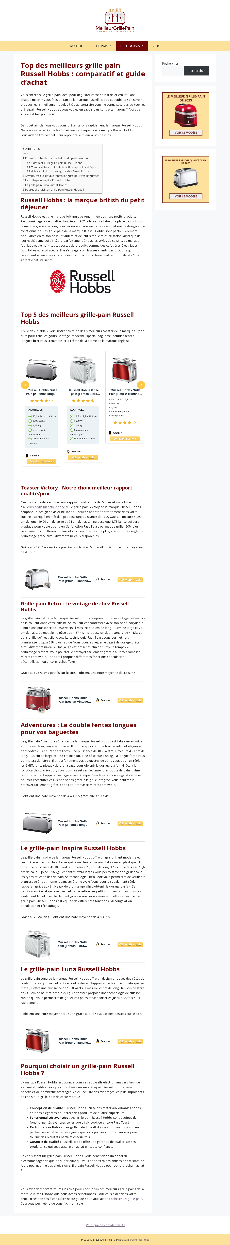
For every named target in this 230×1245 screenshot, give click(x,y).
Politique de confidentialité (105, 1225)
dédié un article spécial (51, 507)
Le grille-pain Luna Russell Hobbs (46, 185)
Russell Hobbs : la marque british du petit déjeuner (57, 158)
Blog (156, 46)
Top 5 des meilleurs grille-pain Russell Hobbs (53, 163)
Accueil (76, 46)
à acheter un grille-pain (125, 1199)
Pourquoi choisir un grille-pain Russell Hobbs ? (54, 189)
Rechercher (170, 63)
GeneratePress (140, 1239)
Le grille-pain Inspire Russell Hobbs (47, 180)
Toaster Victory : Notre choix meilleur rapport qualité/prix (63, 167)
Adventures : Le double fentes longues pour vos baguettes (62, 176)
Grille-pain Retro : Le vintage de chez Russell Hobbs (60, 171)
